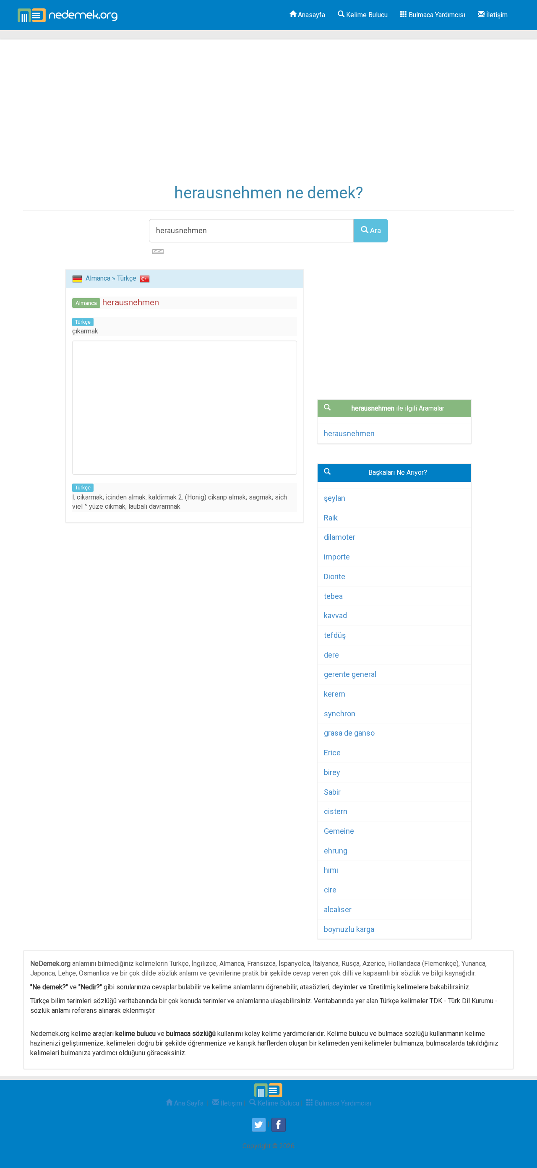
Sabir (332, 792)
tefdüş (335, 635)
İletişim (496, 15)
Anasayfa (310, 15)
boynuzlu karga (349, 929)
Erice (332, 752)
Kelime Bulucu (366, 15)
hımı (331, 870)
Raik (331, 517)
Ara (374, 230)
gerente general (350, 674)
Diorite (334, 576)
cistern (335, 811)
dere (331, 654)
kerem (334, 693)
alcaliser (338, 909)
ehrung (335, 850)
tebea (333, 596)
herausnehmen (349, 433)
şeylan (334, 498)
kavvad (335, 615)
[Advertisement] (268, 117)
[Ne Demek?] (70, 15)
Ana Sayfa (187, 1103)
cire (330, 889)
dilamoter (339, 537)
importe (337, 556)
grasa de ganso (349, 732)
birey (332, 772)
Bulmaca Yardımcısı (436, 15)
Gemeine (339, 831)
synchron (339, 713)
